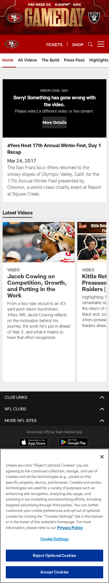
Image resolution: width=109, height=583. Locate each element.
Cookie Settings (54, 539)
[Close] (102, 456)
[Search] (90, 44)
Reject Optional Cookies (54, 555)
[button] (54, 122)
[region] (54, 516)
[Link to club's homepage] (12, 41)
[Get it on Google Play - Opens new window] (73, 445)
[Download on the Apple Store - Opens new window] (33, 443)
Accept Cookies (54, 572)
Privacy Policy (70, 527)
